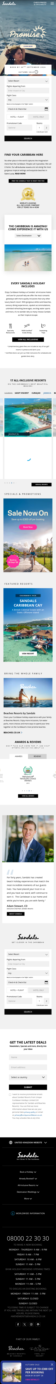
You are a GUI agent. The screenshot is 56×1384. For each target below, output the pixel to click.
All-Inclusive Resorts (27, 1185)
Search (28, 138)
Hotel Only (38, 117)
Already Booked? (26, 1179)
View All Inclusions (28, 339)
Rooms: (40, 123)
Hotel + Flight (17, 117)
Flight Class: (12, 95)
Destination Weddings (27, 1192)
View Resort (28, 653)
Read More (20, 173)
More (26, 1199)
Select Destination (24, 235)
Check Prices (40, 3)
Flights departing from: (16, 86)
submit (28, 1087)
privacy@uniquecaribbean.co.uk (28, 1115)
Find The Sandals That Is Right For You (28, 181)
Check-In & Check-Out (17, 109)
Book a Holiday (27, 1172)
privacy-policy (30, 1112)
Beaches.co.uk (12, 732)
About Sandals (15, 914)
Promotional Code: (14, 123)
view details (31, 1379)
